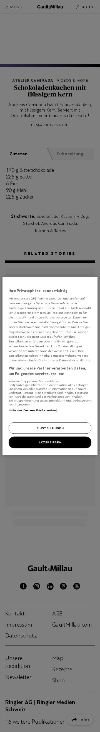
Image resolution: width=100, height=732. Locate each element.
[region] (50, 366)
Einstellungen (50, 428)
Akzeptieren (50, 442)
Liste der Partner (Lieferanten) (33, 410)
